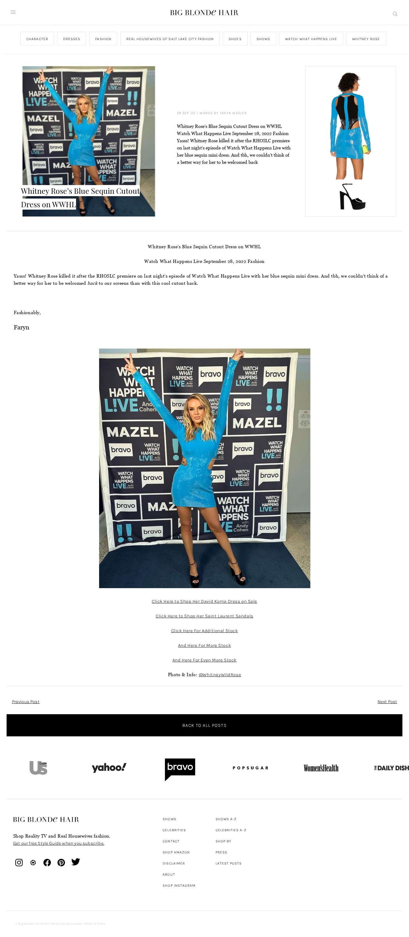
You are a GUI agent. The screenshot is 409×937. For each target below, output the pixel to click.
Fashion (103, 39)
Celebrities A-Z (231, 830)
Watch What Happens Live (311, 39)
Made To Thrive (95, 924)
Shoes (235, 39)
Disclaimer (174, 863)
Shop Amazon (176, 852)
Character (37, 39)
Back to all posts (204, 725)
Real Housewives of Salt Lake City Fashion (169, 39)
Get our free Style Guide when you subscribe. (58, 843)
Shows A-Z (226, 819)
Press (221, 852)
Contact (171, 841)
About (169, 874)
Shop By (223, 841)
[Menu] (13, 12)
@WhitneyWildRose (220, 674)
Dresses (71, 39)
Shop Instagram (179, 885)
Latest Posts (229, 863)
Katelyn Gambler (71, 924)
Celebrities (174, 830)
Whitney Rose (366, 39)
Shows (263, 39)
